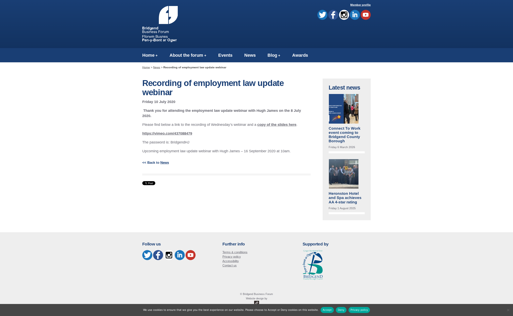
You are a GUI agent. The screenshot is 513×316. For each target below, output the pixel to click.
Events (225, 55)
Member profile (360, 4)
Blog (272, 55)
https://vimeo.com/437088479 (167, 133)
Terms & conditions (234, 252)
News (250, 55)
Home (148, 55)
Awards (300, 55)
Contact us (229, 265)
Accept (327, 309)
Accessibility (230, 261)
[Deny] (508, 310)
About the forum (186, 55)
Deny (341, 309)
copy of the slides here (276, 124)
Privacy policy (231, 256)
